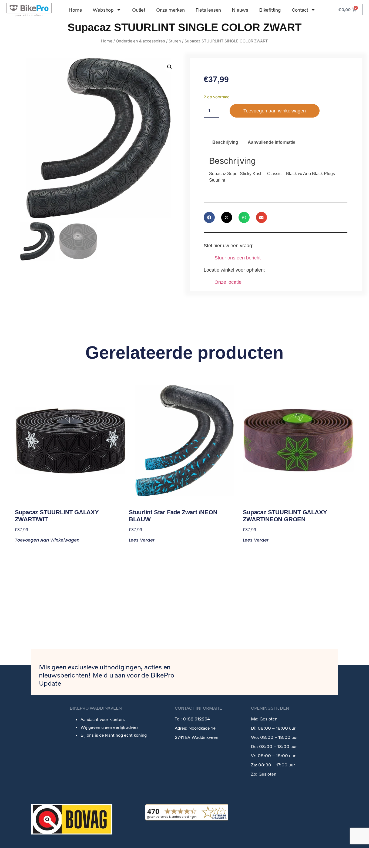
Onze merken (170, 10)
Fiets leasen (208, 10)
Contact (300, 10)
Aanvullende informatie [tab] (271, 142)
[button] (170, 67)
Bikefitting (270, 10)
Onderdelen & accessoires (140, 41)
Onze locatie (227, 282)
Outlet (138, 10)
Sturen (175, 41)
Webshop (103, 10)
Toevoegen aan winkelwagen (274, 110)
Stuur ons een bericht (237, 258)
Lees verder (142, 539)
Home (75, 10)
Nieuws (240, 10)
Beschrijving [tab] (225, 142)
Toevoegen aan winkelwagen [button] (47, 539)
